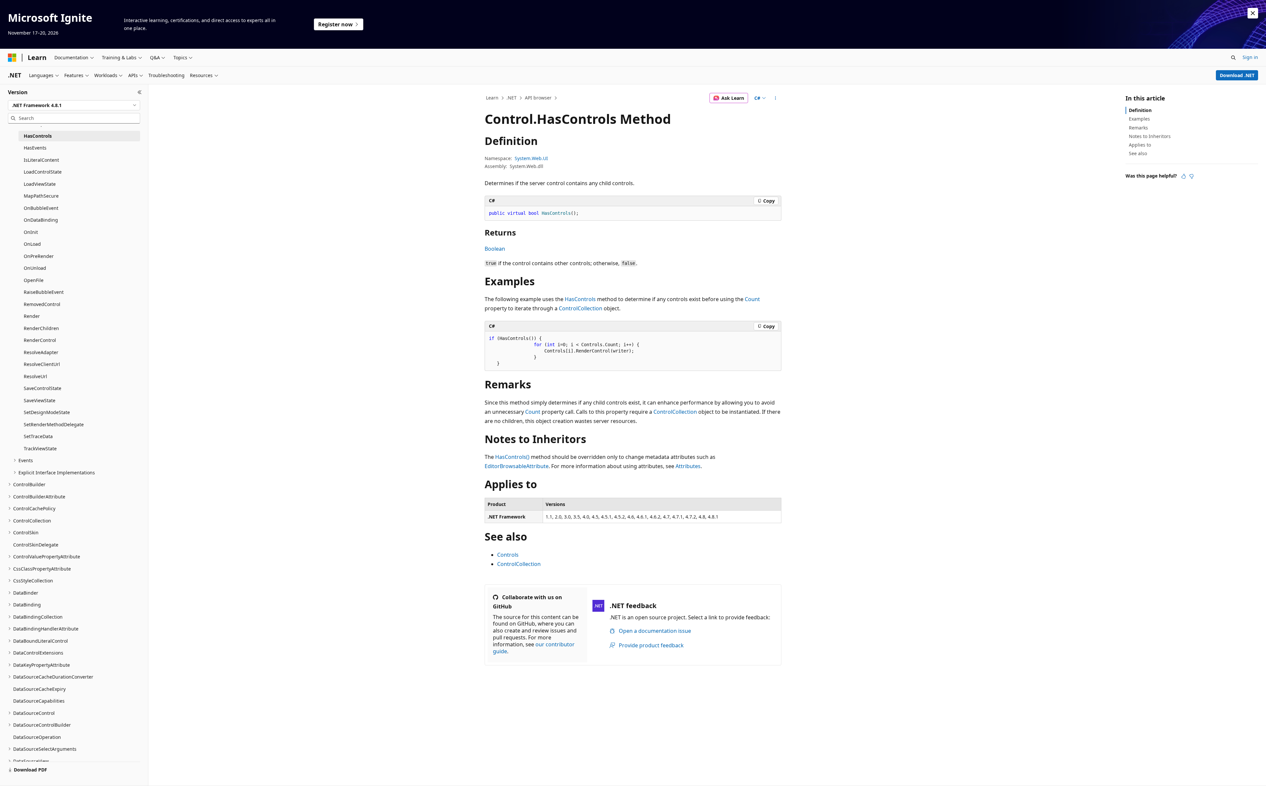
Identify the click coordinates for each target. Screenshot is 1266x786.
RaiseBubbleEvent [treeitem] (44, 292)
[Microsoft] (12, 57)
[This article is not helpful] (1191, 176)
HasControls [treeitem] (38, 136)
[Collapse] (139, 92)
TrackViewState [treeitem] (40, 448)
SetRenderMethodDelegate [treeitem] (54, 424)
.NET (511, 98)
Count (752, 299)
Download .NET (1237, 75)
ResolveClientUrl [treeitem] (42, 364)
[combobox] (74, 105)
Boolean (495, 248)
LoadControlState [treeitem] (43, 172)
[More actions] (775, 98)
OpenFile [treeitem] (34, 280)
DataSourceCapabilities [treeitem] (39, 701)
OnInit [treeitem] (31, 232)
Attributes (688, 466)
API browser (538, 98)
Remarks (1138, 128)
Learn (492, 98)
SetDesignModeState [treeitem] (47, 412)
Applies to (1140, 145)
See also (1138, 153)
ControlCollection (580, 308)
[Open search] (1233, 58)
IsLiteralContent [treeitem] (41, 160)
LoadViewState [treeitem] (40, 184)
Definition (1140, 110)
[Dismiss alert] (1253, 13)
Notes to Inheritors (1150, 136)
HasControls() (512, 457)
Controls (508, 554)
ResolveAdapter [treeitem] (41, 352)
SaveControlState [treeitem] (42, 388)
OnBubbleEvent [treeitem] (41, 208)
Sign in (1250, 57)
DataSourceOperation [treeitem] (37, 737)
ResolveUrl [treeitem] (35, 376)
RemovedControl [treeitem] (42, 304)
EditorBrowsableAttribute (517, 466)
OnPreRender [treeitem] (39, 256)
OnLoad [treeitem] (32, 244)
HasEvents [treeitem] (35, 148)
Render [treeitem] (32, 316)
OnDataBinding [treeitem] (41, 220)
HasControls (580, 299)
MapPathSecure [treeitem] (41, 196)
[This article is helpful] (1184, 176)
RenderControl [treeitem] (40, 340)
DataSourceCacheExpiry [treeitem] (39, 689)
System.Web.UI (531, 158)
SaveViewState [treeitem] (39, 400)
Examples (1139, 119)
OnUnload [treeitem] (35, 268)
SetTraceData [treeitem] (38, 436)
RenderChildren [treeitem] (41, 328)
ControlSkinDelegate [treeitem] (35, 545)
